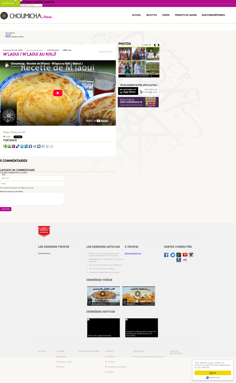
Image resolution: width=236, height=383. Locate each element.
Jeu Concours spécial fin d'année (102, 269)
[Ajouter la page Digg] (26, 146)
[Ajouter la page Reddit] (34, 146)
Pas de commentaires (34, 50)
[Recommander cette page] (51, 146)
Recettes (151, 15)
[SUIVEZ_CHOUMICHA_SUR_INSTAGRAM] (191, 256)
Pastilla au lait (129, 304)
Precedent (159, 45)
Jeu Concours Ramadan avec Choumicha (105, 265)
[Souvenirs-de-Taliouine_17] (125, 60)
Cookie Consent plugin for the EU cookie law (213, 377)
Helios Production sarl (133, 253)
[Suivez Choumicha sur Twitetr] (172, 257)
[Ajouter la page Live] (43, 146)
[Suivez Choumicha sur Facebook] (166, 256)
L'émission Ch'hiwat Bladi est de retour (104, 272)
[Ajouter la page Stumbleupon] (21, 146)
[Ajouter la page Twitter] (47, 146)
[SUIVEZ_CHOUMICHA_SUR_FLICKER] (185, 261)
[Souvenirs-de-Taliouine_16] (139, 60)
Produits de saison (186, 15)
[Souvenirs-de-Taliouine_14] (125, 73)
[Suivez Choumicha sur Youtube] (185, 256)
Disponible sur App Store (128, 91)
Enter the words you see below (11, 192)
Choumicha (26, 15)
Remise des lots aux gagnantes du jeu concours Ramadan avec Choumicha (104, 255)
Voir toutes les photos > (139, 76)
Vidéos (166, 15)
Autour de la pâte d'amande (99, 336)
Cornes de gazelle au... (97, 304)
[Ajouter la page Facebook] (30, 146)
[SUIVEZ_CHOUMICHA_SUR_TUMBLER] (178, 261)
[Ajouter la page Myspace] (38, 146)
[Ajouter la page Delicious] (17, 146)
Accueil (136, 15)
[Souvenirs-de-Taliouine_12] (152, 73)
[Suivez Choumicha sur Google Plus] (178, 256)
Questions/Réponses (213, 15)
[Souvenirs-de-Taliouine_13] (139, 73)
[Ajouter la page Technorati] (9, 146)
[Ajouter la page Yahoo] (13, 146)
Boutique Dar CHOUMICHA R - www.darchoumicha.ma (138, 102)
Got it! (213, 373)
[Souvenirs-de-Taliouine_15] (152, 60)
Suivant (155, 45)
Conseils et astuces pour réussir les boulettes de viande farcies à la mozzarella (141, 334)
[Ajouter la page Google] (5, 146)
